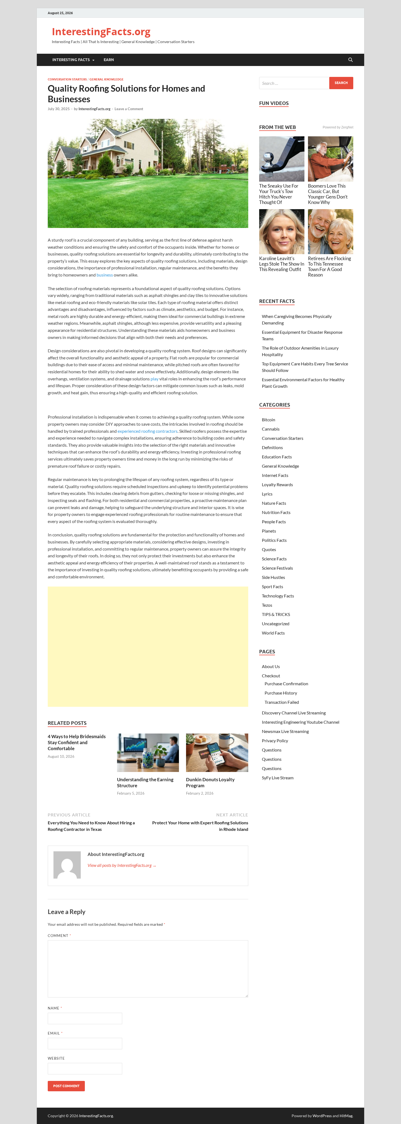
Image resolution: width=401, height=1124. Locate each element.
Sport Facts (272, 586)
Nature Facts (274, 503)
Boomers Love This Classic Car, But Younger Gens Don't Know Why (328, 194)
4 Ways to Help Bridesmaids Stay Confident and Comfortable (77, 742)
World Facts (273, 632)
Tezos (267, 605)
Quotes (269, 549)
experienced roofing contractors (148, 431)
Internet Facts (275, 475)
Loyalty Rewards (277, 484)
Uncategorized (275, 623)
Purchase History (281, 692)
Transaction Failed (282, 702)
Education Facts (277, 456)
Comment (59, 935)
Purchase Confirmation (286, 683)
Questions (272, 749)
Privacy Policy (275, 740)
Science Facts (274, 558)
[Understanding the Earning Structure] (148, 754)
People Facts (274, 521)
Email (55, 1033)
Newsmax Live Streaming (285, 731)
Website (56, 1058)
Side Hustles (273, 577)
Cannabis (271, 428)
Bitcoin (268, 419)
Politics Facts (274, 540)
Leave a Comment (129, 109)
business (105, 274)
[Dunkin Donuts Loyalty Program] (217, 754)
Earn (109, 60)
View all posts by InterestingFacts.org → (122, 865)
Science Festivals (277, 567)
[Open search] (350, 60)
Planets (269, 530)
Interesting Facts (71, 60)
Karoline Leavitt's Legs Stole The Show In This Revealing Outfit (281, 264)
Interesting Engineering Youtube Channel (300, 722)
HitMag (346, 1115)
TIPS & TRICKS (276, 614)
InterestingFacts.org (101, 31)
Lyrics (267, 493)
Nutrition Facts (276, 512)
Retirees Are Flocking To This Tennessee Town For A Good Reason (329, 267)
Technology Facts (278, 595)
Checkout (271, 675)
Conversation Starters (67, 79)
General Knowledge (106, 79)
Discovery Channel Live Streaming (294, 712)
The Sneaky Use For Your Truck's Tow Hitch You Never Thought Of (278, 194)
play (154, 378)
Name (55, 1008)
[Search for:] (306, 83)
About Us (271, 666)
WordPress (322, 1115)
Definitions (272, 447)
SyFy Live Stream (278, 777)
